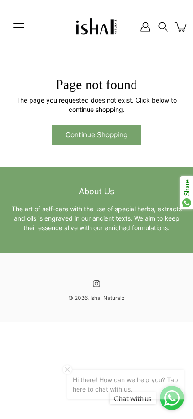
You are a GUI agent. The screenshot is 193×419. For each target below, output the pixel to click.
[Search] (163, 27)
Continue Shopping (96, 134)
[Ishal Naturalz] (96, 26)
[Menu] (19, 27)
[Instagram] (96, 283)
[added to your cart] (181, 27)
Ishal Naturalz (107, 297)
